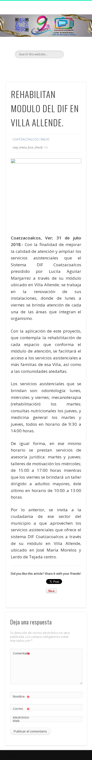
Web (16, 721)
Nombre (21, 697)
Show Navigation (74, 44)
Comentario (21, 654)
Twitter (45, 66)
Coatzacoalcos (25, 139)
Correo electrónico (21, 713)
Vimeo (55, 66)
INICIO (45, 139)
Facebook (35, 66)
